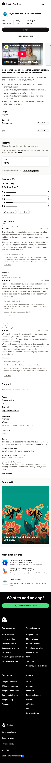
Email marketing (33, 652)
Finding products (9, 639)
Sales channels (8, 634)
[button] (25, 562)
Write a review (9, 212)
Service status (32, 713)
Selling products (9, 643)
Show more (7, 265)
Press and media (33, 695)
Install (25, 30)
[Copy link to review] (14, 221)
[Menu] (48, 4)
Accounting (7, 123)
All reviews (24, 212)
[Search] (43, 4)
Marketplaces (32, 639)
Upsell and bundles (34, 648)
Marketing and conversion (13, 657)
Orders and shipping (10, 648)
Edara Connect (15, 579)
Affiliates (30, 704)
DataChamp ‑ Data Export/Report (22, 560)
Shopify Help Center (10, 682)
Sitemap (5, 750)
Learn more (18, 152)
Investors (30, 691)
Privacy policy (8, 400)
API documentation (10, 686)
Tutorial (5, 407)
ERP (3, 131)
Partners (29, 700)
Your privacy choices (11, 756)
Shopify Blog (7, 700)
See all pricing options (31, 171)
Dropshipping (32, 634)
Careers (29, 686)
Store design (7, 652)
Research (6, 704)
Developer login (9, 732)
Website (5, 422)
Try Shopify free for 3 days (25, 606)
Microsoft (30, 23)
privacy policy (41, 444)
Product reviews (33, 643)
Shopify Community (10, 691)
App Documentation (10, 411)
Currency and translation (36, 666)
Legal (28, 708)
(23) (21, 23)
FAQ (3, 404)
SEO (28, 657)
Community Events (10, 695)
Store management (10, 661)
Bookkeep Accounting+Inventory (22, 569)
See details (7, 474)
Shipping (30, 661)
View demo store (25, 36)
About (28, 682)
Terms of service (9, 738)
